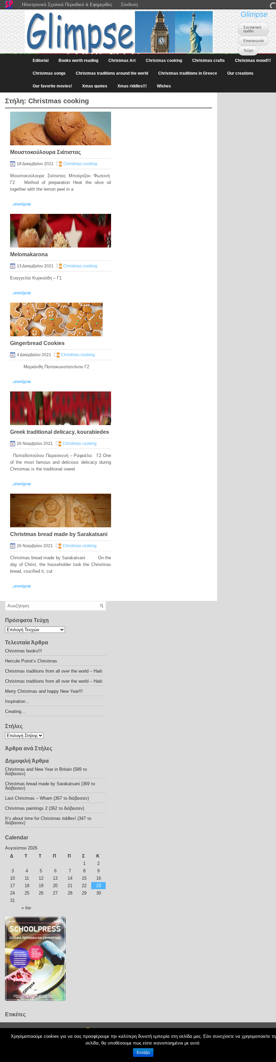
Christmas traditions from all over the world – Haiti (53, 671)
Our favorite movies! (52, 86)
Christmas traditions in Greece (187, 73)
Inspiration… (17, 701)
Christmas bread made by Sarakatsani (58, 534)
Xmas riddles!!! (132, 86)
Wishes (164, 86)
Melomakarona (29, 254)
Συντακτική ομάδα (252, 29)
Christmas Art (122, 60)
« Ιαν (26, 907)
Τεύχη (248, 50)
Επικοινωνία (253, 41)
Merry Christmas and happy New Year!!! (44, 691)
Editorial (40, 60)
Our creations (240, 73)
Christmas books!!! (23, 650)
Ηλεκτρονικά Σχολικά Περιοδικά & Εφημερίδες (67, 4)
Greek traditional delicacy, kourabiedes (59, 432)
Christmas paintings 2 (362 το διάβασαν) (44, 808)
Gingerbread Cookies (37, 343)
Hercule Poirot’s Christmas (31, 660)
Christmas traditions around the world (112, 73)
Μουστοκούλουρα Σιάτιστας (45, 152)
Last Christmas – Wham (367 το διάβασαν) (47, 798)
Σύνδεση (129, 4)
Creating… (15, 711)
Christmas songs (49, 73)
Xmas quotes (94, 86)
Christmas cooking (164, 60)
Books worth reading (78, 60)
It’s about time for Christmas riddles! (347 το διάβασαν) (48, 820)
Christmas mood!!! (253, 60)
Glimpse (254, 14)
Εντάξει (143, 1052)
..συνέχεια (21, 204)
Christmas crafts (208, 60)
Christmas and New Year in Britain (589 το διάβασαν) (46, 771)
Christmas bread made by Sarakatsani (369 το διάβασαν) (50, 786)
